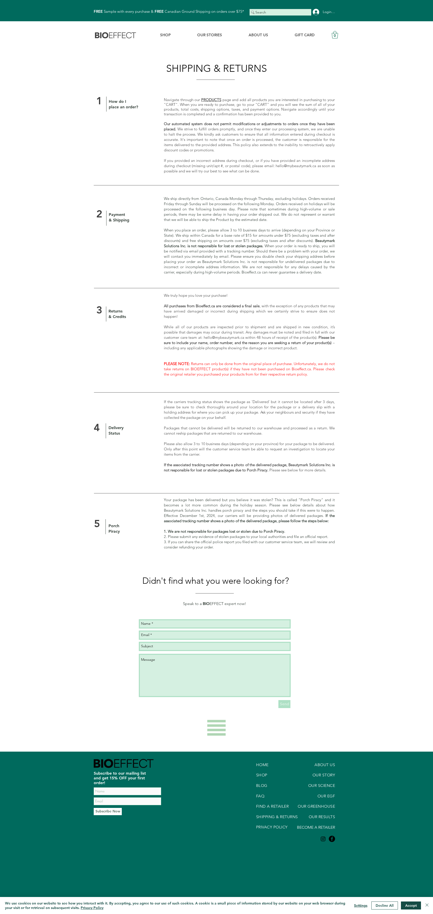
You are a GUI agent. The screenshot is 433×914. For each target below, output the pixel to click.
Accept (411, 905)
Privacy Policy (92, 907)
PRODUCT (210, 99)
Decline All (385, 905)
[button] (335, 35)
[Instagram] (323, 839)
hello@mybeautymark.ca (296, 165)
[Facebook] (332, 839)
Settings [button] (360, 905)
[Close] (427, 905)
